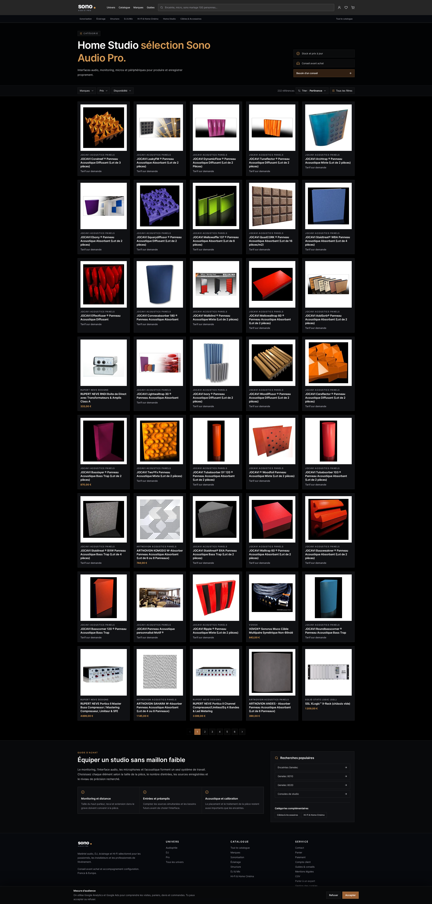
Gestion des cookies (306, 885)
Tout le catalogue (344, 18)
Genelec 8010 (285, 776)
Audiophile (171, 847)
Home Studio (169, 18)
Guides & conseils (305, 866)
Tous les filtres (344, 90)
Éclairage (100, 18)
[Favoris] (346, 7)
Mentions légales (304, 871)
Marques (138, 7)
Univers (111, 7)
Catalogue (124, 7)
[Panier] (353, 7)
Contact (299, 847)
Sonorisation (86, 18)
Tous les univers (174, 862)
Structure (114, 18)
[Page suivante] (242, 732)
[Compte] (339, 7)
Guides (151, 7)
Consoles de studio (288, 793)
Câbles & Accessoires (190, 18)
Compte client (303, 862)
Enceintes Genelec (288, 767)
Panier (298, 852)
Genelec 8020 (285, 785)
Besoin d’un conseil (307, 73)
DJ (167, 852)
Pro (168, 857)
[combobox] (248, 7)
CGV (297, 876)
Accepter (350, 895)
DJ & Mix (128, 18)
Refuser (333, 895)
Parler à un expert (305, 881)
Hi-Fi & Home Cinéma (147, 18)
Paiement (300, 857)
